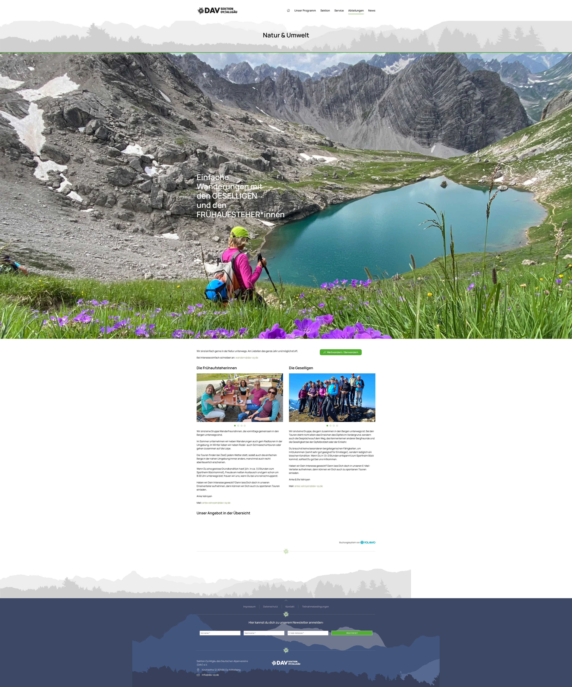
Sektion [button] (325, 10)
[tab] (235, 425)
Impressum (249, 606)
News (371, 10)
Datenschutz (270, 606)
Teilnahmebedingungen (315, 606)
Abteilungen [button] (356, 10)
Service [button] (339, 10)
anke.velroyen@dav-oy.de (216, 502)
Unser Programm (305, 10)
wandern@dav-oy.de (247, 357)
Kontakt (290, 606)
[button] (286, 600)
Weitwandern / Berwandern (342, 352)
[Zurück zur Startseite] (217, 10)
